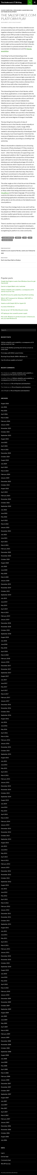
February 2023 (5, 495)
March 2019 (4, 612)
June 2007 (4, 1105)
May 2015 (4, 768)
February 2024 (5, 474)
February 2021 (5, 549)
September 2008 (6, 1051)
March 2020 (4, 577)
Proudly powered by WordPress (9, 1172)
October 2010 (5, 963)
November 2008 (6, 1044)
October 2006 (5, 1133)
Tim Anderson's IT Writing (11, 2)
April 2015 (4, 772)
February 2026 (5, 421)
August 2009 (5, 1012)
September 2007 (6, 1094)
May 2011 (4, 938)
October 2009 (5, 1005)
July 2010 (4, 974)
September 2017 (6, 672)
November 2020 (6, 556)
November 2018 (6, 626)
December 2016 (6, 704)
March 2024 (4, 471)
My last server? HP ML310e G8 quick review (14, 310)
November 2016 (6, 708)
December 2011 (6, 913)
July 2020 (4, 566)
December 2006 (6, 1126)
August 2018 (5, 637)
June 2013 (4, 850)
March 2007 (4, 1115)
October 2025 (5, 432)
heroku (18, 237)
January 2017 (5, 701)
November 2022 (6, 499)
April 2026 (4, 414)
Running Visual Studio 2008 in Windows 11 (14, 356)
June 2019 (4, 602)
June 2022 (4, 513)
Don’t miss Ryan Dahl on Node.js (11, 259)
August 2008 (5, 1055)
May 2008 (4, 1066)
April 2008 (4, 1069)
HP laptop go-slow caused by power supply (14, 313)
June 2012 (4, 892)
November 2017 (6, 669)
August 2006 (5, 1136)
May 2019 (4, 605)
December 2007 (6, 1083)
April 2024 (4, 467)
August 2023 (5, 488)
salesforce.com (27, 10)
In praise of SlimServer (8, 306)
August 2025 (5, 439)
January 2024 (5, 478)
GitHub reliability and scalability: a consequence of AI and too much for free (17, 374)
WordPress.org (5, 1163)
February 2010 (5, 991)
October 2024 (5, 456)
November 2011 (6, 917)
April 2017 (4, 690)
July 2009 (4, 1016)
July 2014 (4, 804)
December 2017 (6, 665)
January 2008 (5, 1080)
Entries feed (4, 1156)
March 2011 (4, 945)
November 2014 (6, 789)
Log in (3, 1153)
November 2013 (6, 832)
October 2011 (5, 920)
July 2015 (4, 761)
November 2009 (6, 1002)
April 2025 (4, 446)
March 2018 (4, 655)
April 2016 (4, 733)
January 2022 (5, 527)
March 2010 (4, 988)
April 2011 (4, 942)
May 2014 (4, 811)
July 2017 (4, 680)
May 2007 (4, 1108)
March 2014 (4, 818)
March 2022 (4, 524)
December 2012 (6, 871)
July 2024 (4, 464)
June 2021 (4, 538)
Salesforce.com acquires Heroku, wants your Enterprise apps (18, 251)
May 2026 (4, 410)
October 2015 (5, 750)
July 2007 (4, 1101)
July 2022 (4, 510)
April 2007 (4, 1112)
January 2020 (5, 580)
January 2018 (5, 662)
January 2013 (5, 867)
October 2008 (5, 1048)
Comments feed (6, 1160)
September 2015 (6, 754)
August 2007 (5, 1097)
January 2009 (5, 1037)
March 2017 (4, 694)
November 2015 (6, 747)
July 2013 (4, 846)
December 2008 (6, 1041)
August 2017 (5, 676)
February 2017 (5, 697)
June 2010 (4, 977)
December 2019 (6, 584)
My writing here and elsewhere (20, 383)
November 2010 (6, 959)
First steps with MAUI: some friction (12, 353)
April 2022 (4, 520)
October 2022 (5, 502)
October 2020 (5, 559)
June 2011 (4, 935)
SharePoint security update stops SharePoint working (17, 295)
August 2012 (5, 885)
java (24, 237)
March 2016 (4, 736)
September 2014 (6, 796)
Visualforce (5, 193)
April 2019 (4, 609)
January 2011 (5, 952)
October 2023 (5, 485)
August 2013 (5, 842)
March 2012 (4, 903)
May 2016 (4, 729)
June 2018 (4, 644)
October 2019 (5, 591)
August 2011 (5, 927)
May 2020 (4, 573)
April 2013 (4, 857)
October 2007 (5, 1090)
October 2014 (5, 793)
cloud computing (7, 10)
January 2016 (5, 743)
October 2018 (5, 630)
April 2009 (4, 1027)
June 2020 (4, 570)
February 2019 (5, 616)
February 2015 (5, 779)
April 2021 (4, 541)
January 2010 (5, 995)
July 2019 (4, 598)
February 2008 (5, 1076)
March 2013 (4, 860)
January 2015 (5, 782)
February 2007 (5, 1119)
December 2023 (6, 481)
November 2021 (6, 531)
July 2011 (4, 931)
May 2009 (4, 1023)
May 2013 (4, 853)
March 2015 (4, 775)
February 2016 (5, 740)
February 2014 (5, 821)
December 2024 (6, 453)
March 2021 (4, 545)
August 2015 (5, 757)
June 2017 (4, 683)
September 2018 (6, 634)
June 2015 (4, 765)
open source (17, 10)
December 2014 (6, 786)
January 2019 (5, 619)
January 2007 (5, 1122)
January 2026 (5, 425)
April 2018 (4, 651)
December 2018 (6, 623)
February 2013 (5, 864)
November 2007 (6, 1087)
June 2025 (4, 442)
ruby (30, 237)
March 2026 (4, 417)
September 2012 (6, 881)
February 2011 (5, 949)
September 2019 (6, 595)
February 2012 (5, 906)
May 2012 (4, 896)
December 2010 (6, 956)
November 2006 (6, 1129)
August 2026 (5, 403)
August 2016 (5, 719)
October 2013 (5, 835)
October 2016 (5, 711)
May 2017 (4, 687)
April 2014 (4, 814)
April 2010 (4, 984)
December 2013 (6, 828)
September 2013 (6, 839)
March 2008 (4, 1073)
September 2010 (6, 966)
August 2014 (5, 800)
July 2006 (4, 1140)
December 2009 (6, 998)
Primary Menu (34, 2)
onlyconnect (16, 22)
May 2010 (4, 981)
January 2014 (5, 825)
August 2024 (5, 460)
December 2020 (6, 552)
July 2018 (4, 641)
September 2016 (6, 715)
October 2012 (5, 878)
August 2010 (5, 970)
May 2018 (4, 648)
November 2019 (6, 587)
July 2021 (4, 534)
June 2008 (4, 1062)
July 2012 (4, 889)
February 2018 (5, 658)
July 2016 (4, 722)
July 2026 (4, 407)
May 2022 (4, 517)
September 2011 (6, 924)
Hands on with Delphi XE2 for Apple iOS (13, 303)
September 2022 (6, 506)
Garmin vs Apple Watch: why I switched (13, 286)
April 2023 (4, 492)
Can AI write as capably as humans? (12, 360)
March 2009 (4, 1030)
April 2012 (4, 899)
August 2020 (5, 563)
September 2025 (6, 435)
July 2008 (4, 1059)
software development (9, 11)
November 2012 (6, 874)
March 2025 (4, 449)
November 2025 (6, 428)
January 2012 (5, 910)
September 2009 (6, 1009)
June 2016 (4, 726)
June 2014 (4, 807)
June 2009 (4, 1020)
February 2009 (5, 1034)
